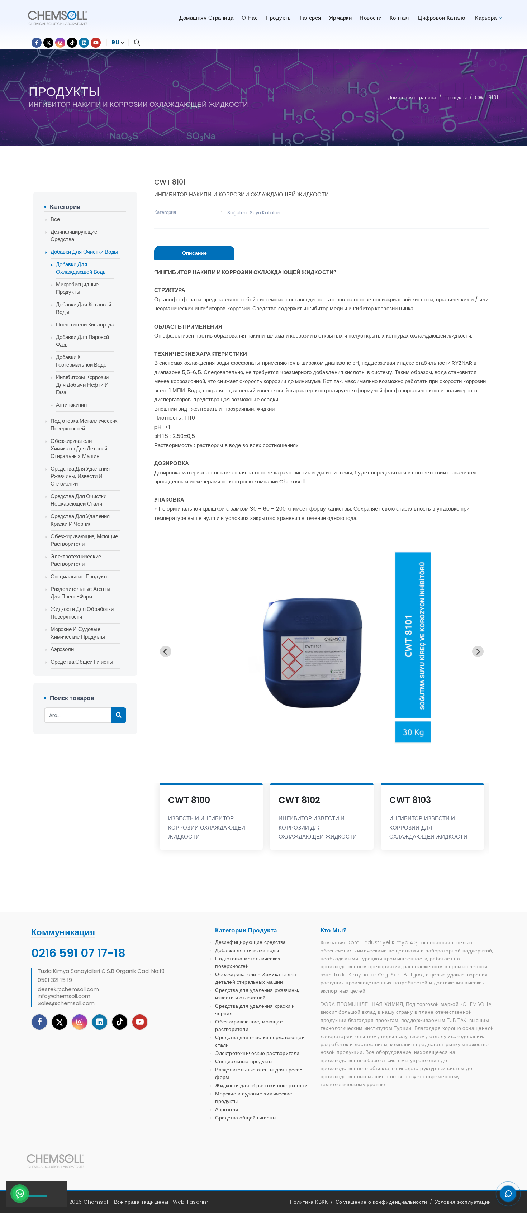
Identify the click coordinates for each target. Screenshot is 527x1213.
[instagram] (79, 1022)
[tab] (194, 253)
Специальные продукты (80, 576)
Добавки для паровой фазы (82, 340)
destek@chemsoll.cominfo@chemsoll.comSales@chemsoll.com (68, 996)
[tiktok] (119, 1022)
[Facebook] (39, 1022)
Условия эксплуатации (463, 1201)
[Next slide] (478, 651)
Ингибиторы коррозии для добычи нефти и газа (82, 384)
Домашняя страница (412, 97)
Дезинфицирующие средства (74, 235)
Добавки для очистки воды (84, 252)
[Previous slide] (165, 651)
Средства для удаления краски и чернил (80, 519)
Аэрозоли (62, 649)
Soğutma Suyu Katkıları (253, 212)
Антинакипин (71, 405)
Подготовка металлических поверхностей (84, 424)
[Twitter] (59, 1022)
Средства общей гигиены (82, 661)
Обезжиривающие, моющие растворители (84, 540)
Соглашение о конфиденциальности (381, 1201)
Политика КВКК (309, 1201)
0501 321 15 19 (55, 980)
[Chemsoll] (62, 1161)
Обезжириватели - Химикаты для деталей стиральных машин (79, 448)
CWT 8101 (486, 97)
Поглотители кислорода (85, 324)
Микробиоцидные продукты (77, 288)
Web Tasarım (191, 1201)
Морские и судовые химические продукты (78, 632)
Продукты (455, 97)
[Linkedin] (99, 1022)
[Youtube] (140, 1022)
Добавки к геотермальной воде (81, 360)
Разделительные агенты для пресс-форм (80, 592)
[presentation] (194, 253)
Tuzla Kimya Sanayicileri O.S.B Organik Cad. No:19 (101, 971)
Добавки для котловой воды (83, 308)
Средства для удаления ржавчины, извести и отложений (80, 476)
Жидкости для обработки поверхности (82, 612)
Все (55, 219)
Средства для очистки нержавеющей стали (78, 499)
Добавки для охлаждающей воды (81, 268)
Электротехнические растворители (76, 560)
